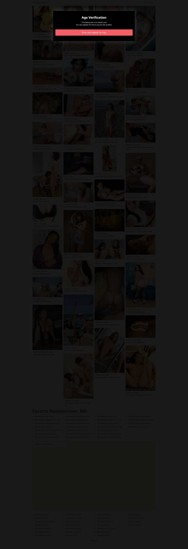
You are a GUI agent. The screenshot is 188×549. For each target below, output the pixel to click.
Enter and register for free (94, 32)
